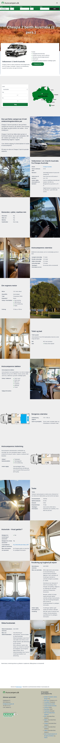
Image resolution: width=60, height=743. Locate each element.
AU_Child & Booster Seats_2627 (21, 544)
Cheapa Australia (47, 166)
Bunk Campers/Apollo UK (50, 734)
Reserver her (37, 64)
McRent (46, 697)
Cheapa (46, 723)
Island (55, 697)
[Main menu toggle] (57, 2)
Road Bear (46, 709)
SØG (54, 8)
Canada (54, 705)
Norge (45, 698)
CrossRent (46, 702)
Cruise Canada (48, 705)
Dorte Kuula (19, 686)
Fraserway (47, 711)
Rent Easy (46, 700)
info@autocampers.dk (8, 704)
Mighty (46, 720)
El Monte (46, 707)
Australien (49, 712)
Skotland (51, 735)
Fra (11, 7)
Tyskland (51, 697)
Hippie (45, 730)
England (47, 735)
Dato (21, 7)
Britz (45, 716)
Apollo (45, 727)
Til (30, 7)
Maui (45, 712)
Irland (45, 737)
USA (53, 704)
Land (1, 7)
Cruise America (48, 704)
